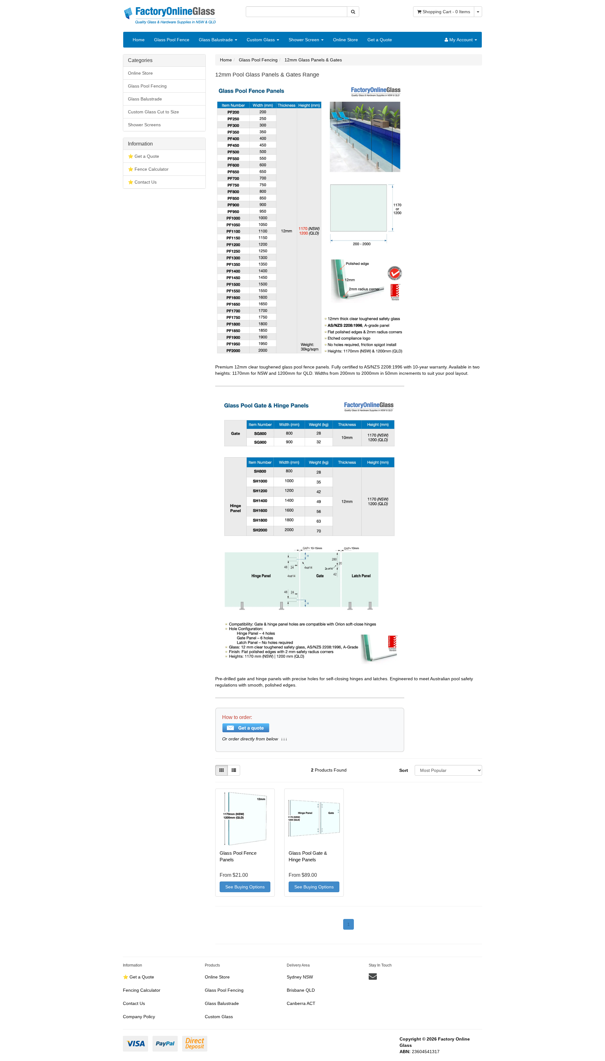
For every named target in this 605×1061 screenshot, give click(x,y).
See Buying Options (245, 886)
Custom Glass (261, 39)
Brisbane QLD (301, 990)
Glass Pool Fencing (147, 85)
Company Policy (139, 1016)
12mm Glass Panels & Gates (313, 59)
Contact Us (134, 1003)
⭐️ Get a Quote (143, 156)
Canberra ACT (301, 1003)
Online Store (345, 39)
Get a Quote (379, 39)
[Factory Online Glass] (170, 12)
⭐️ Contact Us (142, 182)
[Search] (353, 11)
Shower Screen (304, 39)
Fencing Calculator (141, 990)
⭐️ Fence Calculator (148, 169)
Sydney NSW (300, 976)
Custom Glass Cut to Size (153, 111)
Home (139, 39)
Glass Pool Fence (171, 39)
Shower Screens (144, 124)
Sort (403, 770)
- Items (446, 11)
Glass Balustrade (216, 39)
